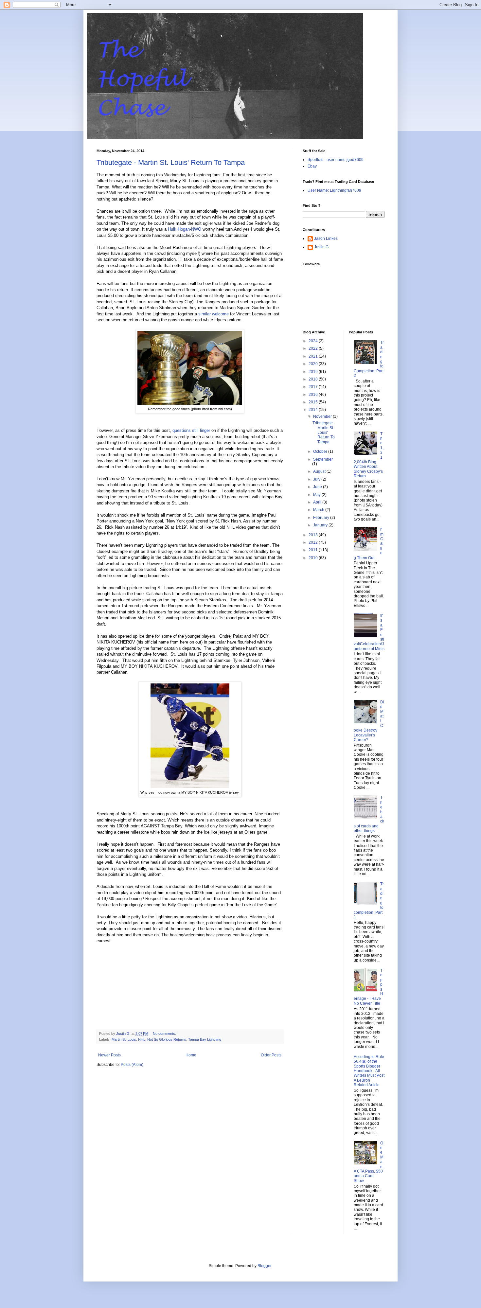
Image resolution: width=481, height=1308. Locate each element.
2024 (314, 341)
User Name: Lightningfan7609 (334, 190)
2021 (314, 356)
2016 (314, 394)
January (321, 525)
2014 (314, 409)
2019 (314, 371)
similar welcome (213, 313)
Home (191, 1055)
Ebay (312, 166)
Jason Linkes (326, 238)
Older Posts (271, 1055)
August (320, 471)
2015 (314, 402)
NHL (141, 1039)
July (317, 479)
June (318, 487)
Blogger (264, 1266)
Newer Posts (109, 1055)
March (319, 509)
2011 (314, 550)
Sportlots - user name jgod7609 (336, 159)
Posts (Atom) (132, 1064)
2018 (314, 379)
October (320, 451)
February (321, 517)
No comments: (165, 1033)
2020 (314, 364)
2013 (314, 535)
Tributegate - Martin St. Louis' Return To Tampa (171, 162)
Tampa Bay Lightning (204, 1039)
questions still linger (191, 430)
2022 (314, 348)
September (323, 459)
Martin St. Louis (124, 1039)
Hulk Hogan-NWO (184, 229)
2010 (314, 558)
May (317, 494)
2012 (314, 542)
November (323, 416)
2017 (314, 386)
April (317, 502)
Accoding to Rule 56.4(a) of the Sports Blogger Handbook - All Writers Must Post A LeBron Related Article (369, 1070)
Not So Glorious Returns (166, 1039)
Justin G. (322, 247)
